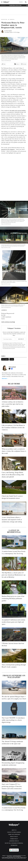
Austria (3, 82)
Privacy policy (14, 836)
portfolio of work (11, 73)
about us (14, 830)
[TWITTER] (10, 369)
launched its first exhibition (8, 149)
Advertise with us (14, 841)
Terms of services (17, 343)
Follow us (17, 64)
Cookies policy (14, 838)
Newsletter (24, 64)
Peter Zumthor (5, 359)
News (18, 32)
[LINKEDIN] (12, 369)
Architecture (4, 19)
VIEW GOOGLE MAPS (7, 322)
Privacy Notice (19, 344)
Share (4, 64)
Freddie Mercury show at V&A (15, 5)
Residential (12, 19)
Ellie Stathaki (9, 30)
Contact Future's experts (14, 832)
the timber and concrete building (18, 110)
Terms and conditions (14, 834)
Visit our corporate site (17, 856)
